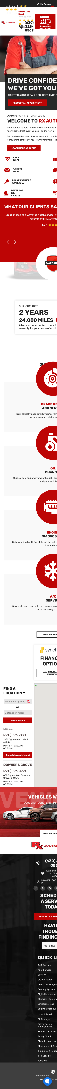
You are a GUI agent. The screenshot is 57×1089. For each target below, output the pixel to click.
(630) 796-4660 (15, 771)
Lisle (8, 729)
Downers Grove (17, 765)
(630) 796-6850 (15, 735)
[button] (15, 242)
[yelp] (42, 888)
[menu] (53, 5)
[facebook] (35, 888)
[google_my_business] (49, 888)
